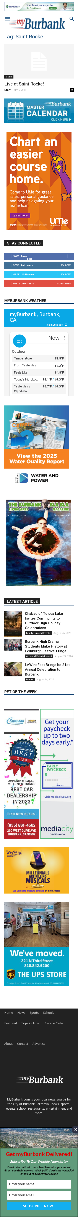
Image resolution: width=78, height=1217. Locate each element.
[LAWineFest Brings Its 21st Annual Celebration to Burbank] (13, 669)
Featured (10, 1023)
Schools (48, 1013)
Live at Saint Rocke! (24, 84)
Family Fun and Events (38, 633)
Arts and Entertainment (39, 656)
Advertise (39, 1044)
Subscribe (64, 283)
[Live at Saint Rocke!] (39, 61)
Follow (65, 265)
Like (29, 258)
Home (8, 1013)
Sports (34, 1013)
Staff (7, 89)
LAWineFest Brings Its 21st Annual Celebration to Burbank (47, 669)
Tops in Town (31, 1023)
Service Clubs (54, 1023)
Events (29, 679)
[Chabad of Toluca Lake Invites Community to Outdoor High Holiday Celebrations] (13, 624)
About (8, 1044)
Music (9, 76)
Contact (22, 1044)
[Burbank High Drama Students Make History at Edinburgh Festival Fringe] (13, 645)
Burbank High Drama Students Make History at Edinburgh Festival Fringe (46, 646)
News (21, 1013)
